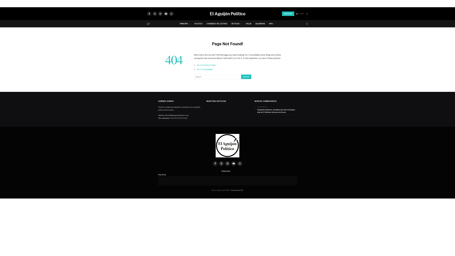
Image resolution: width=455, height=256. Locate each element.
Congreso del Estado (217, 24)
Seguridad (260, 24)
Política (198, 24)
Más (271, 24)
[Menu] (148, 24)
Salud (249, 24)
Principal (184, 24)
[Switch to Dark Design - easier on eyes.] (307, 14)
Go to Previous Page (206, 65)
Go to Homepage (205, 69)
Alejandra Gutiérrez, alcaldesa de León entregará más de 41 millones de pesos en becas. (276, 111)
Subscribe (288, 14)
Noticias (236, 24)
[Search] (307, 24)
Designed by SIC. (237, 190)
